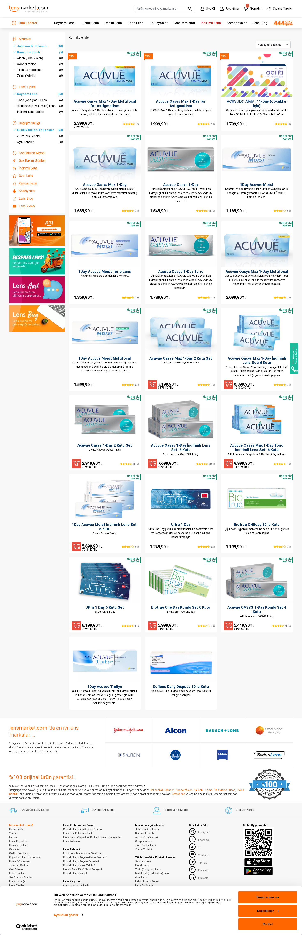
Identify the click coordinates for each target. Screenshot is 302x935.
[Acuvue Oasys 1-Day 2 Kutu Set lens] (105, 419)
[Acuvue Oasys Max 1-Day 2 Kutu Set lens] (181, 332)
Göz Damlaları (184, 23)
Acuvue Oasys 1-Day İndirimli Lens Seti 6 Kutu (180, 447)
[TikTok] (192, 862)
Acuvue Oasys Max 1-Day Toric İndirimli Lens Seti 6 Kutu (256, 447)
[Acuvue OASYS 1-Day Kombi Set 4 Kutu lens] (257, 581)
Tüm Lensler (27, 23)
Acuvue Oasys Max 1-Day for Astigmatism (181, 103)
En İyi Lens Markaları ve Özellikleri (83, 853)
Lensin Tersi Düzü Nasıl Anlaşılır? (82, 869)
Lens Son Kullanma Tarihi (78, 833)
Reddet (268, 924)
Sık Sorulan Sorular (20, 877)
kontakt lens (178, 793)
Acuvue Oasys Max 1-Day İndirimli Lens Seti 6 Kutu (257, 360)
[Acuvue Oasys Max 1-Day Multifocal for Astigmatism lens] (105, 75)
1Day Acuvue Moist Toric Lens (104, 271)
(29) (212, 546)
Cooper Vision (40, 64)
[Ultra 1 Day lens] (181, 498)
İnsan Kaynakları (18, 841)
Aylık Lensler (40, 142)
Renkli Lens (113, 23)
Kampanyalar (237, 23)
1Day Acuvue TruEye (104, 686)
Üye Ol (210, 8)
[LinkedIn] (192, 877)
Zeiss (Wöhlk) (40, 76)
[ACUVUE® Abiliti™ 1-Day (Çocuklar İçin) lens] (257, 75)
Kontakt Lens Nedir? (75, 873)
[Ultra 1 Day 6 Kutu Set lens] (105, 581)
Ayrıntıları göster (66, 915)
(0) (289, 124)
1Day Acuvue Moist (256, 184)
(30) (212, 297)
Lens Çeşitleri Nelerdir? (77, 885)
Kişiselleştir (265, 910)
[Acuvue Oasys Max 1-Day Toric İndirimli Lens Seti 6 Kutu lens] (257, 419)
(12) (288, 297)
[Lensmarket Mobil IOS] (258, 861)
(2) (137, 124)
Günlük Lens (89, 23)
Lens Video (27, 206)
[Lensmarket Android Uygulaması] (258, 870)
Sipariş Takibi (282, 8)
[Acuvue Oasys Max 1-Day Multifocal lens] (257, 245)
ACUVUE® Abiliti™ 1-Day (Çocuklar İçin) (257, 103)
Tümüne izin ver (267, 897)
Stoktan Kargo (244, 809)
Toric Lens (135, 23)
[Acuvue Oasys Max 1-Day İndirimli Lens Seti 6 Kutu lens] (257, 332)
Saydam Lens (64, 23)
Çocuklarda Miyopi (32, 153)
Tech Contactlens (40, 70)
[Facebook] (192, 839)
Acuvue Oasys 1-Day (180, 184)
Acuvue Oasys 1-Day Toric (180, 271)
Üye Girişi (232, 8)
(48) (136, 297)
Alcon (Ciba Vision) (40, 58)
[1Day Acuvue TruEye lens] (105, 660)
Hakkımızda (16, 829)
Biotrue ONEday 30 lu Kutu (257, 524)
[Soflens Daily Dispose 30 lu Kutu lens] (181, 660)
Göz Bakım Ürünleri (32, 161)
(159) (211, 463)
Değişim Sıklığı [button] (29, 123)
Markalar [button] (25, 39)
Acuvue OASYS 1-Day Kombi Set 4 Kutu (256, 609)
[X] (192, 846)
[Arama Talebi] (294, 358)
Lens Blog (259, 23)
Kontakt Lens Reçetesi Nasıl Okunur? (85, 857)
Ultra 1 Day (180, 524)
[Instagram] (192, 831)
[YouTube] (192, 854)
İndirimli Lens (211, 23)
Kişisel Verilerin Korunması (24, 857)
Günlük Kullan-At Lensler (40, 130)
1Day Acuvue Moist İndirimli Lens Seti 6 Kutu (105, 526)
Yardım (13, 833)
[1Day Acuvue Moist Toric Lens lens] (105, 245)
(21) (136, 384)
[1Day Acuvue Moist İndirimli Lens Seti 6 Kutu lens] (105, 498)
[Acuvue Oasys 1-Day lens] (181, 158)
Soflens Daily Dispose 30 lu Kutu (181, 686)
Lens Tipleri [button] (27, 87)
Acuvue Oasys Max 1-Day (104, 184)
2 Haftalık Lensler (40, 136)
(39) (136, 210)
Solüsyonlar (158, 23)
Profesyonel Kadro (176, 809)
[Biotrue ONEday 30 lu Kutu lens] (257, 498)
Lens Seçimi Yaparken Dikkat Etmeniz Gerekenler (92, 837)
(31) (136, 625)
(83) (288, 210)
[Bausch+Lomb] (222, 730)
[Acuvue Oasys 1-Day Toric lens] (181, 245)
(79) (288, 546)
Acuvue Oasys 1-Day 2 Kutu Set (104, 445)
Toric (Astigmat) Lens (40, 100)
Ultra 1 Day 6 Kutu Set (104, 607)
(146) (211, 210)
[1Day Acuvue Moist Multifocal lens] (105, 332)
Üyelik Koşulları (18, 845)
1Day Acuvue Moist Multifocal (104, 358)
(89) (136, 546)
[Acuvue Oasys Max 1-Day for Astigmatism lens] (181, 75)
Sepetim (254, 7)
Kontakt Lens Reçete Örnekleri (81, 861)
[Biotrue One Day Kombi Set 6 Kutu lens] (181, 581)
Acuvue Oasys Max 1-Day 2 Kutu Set (180, 358)
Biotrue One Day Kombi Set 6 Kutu (180, 607)
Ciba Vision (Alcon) (225, 790)
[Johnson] (128, 730)
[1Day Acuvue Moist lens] (257, 158)
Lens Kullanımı (71, 841)
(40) (212, 384)
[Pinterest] (192, 869)
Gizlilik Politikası (18, 853)
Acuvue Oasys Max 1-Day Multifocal (257, 271)
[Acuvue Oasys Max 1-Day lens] (105, 158)
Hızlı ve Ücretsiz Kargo (34, 809)
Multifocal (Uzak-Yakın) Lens (40, 106)
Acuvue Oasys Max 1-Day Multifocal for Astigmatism (105, 103)
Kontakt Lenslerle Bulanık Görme (82, 829)
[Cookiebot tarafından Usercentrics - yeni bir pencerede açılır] (27, 927)
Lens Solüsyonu (144, 885)
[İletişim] (282, 23)
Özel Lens (26, 176)
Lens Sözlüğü (17, 881)
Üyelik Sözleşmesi (20, 861)
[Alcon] (175, 730)
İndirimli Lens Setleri (40, 112)
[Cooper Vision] (269, 730)
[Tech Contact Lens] (175, 755)
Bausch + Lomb (40, 52)
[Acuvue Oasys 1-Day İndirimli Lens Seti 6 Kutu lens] (181, 419)
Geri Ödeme (16, 869)
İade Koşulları (17, 873)
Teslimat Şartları (19, 865)
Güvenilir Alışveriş (103, 809)
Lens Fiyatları (17, 885)
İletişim (13, 837)
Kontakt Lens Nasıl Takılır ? (79, 865)
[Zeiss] (222, 755)
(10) (212, 124)
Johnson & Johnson (40, 46)
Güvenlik (14, 849)
